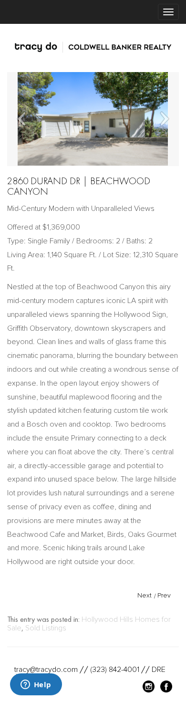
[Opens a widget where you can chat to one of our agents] (36, 685)
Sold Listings (45, 628)
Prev (164, 595)
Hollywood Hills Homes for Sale (89, 624)
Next (144, 595)
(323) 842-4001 (114, 669)
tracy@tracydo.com (46, 669)
